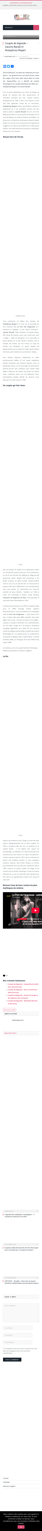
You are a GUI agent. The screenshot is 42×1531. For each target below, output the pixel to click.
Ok (21, 1527)
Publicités (6, 1482)
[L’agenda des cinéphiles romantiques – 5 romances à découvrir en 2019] (21, 1125)
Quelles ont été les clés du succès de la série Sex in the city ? (21, 5)
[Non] (39, 1521)
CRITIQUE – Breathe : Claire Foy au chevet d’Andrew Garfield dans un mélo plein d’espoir (22, 1282)
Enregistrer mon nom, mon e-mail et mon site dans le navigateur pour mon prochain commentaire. (20, 1350)
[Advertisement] (21, 953)
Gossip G (36, 58)
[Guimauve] (21, 16)
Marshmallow (10, 56)
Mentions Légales (9, 1486)
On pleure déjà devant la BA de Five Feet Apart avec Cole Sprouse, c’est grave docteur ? (21, 1249)
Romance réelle (9, 1010)
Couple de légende (25, 58)
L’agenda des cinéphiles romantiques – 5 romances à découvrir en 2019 (19, 1215)
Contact (5, 1478)
